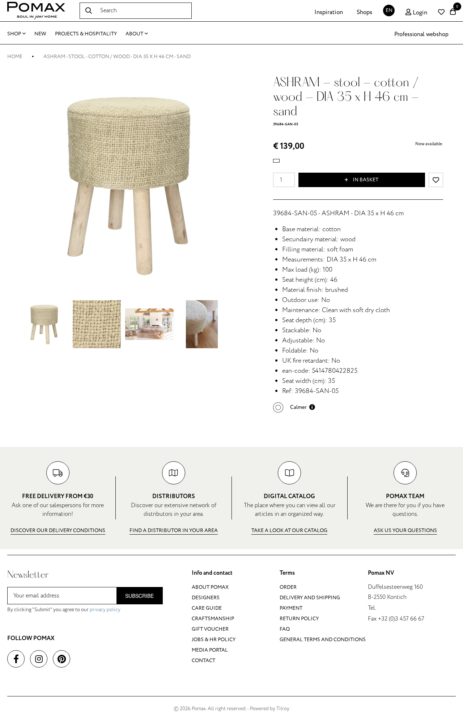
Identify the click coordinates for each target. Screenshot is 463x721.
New (40, 33)
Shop (14, 33)
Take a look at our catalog (289, 530)
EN (389, 10)
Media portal (210, 650)
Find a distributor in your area (173, 530)
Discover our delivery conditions (57, 530)
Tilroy (282, 708)
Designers (206, 597)
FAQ (285, 629)
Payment (291, 608)
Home (14, 56)
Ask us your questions (405, 530)
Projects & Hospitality (86, 33)
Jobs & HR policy (213, 639)
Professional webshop (421, 34)
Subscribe (139, 595)
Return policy (299, 618)
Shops (364, 12)
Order (288, 587)
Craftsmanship (213, 618)
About (134, 33)
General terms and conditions (323, 639)
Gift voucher (210, 629)
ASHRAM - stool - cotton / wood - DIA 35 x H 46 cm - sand (117, 56)
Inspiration (328, 12)
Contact (203, 660)
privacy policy (105, 609)
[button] (294, 407)
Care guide (207, 608)
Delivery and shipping (310, 597)
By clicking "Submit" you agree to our (63, 609)
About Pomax (210, 587)
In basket (365, 179)
